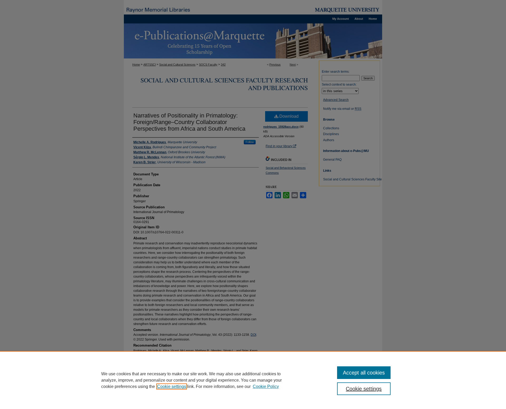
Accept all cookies (364, 373)
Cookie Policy (266, 386)
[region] (253, 380)
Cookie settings (171, 386)
